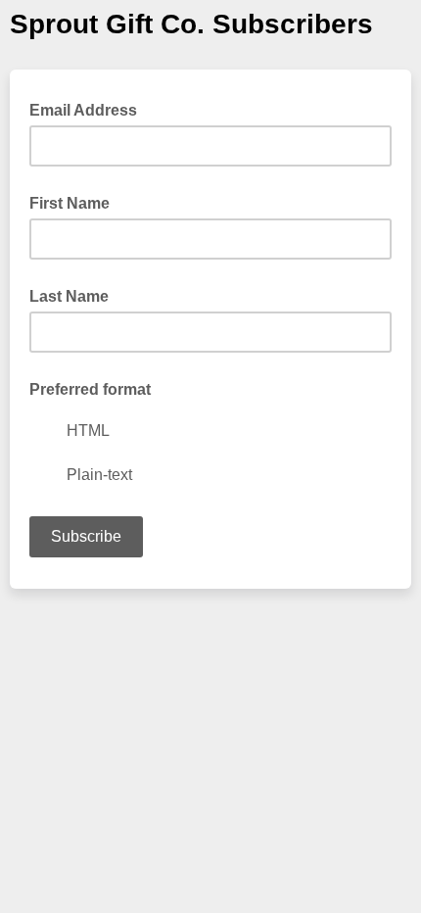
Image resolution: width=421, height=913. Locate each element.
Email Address (89, 109)
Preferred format (90, 389)
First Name (69, 203)
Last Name (69, 296)
